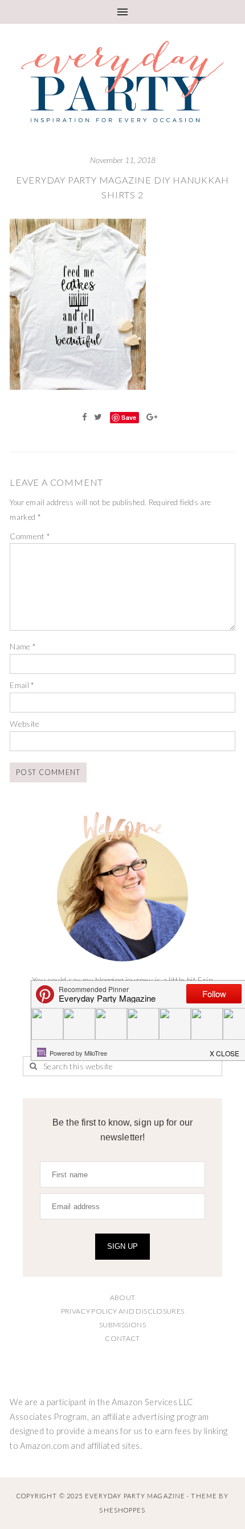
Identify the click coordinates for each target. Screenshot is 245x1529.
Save (128, 417)
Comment (30, 536)
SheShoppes (122, 1510)
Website (25, 723)
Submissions (122, 1324)
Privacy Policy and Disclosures (123, 1311)
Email (22, 685)
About (123, 1297)
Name (23, 646)
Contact (122, 1338)
